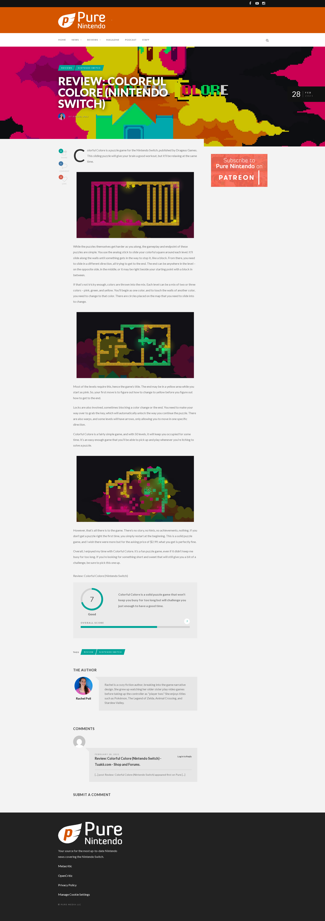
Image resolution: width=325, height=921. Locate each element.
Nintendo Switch (89, 68)
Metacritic (65, 866)
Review (88, 652)
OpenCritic (65, 875)
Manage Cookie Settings (74, 894)
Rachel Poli (81, 116)
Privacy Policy (67, 885)
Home (62, 39)
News (75, 39)
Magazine (112, 39)
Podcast (131, 39)
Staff (146, 39)
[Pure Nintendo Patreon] (239, 170)
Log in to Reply (185, 756)
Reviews (92, 39)
